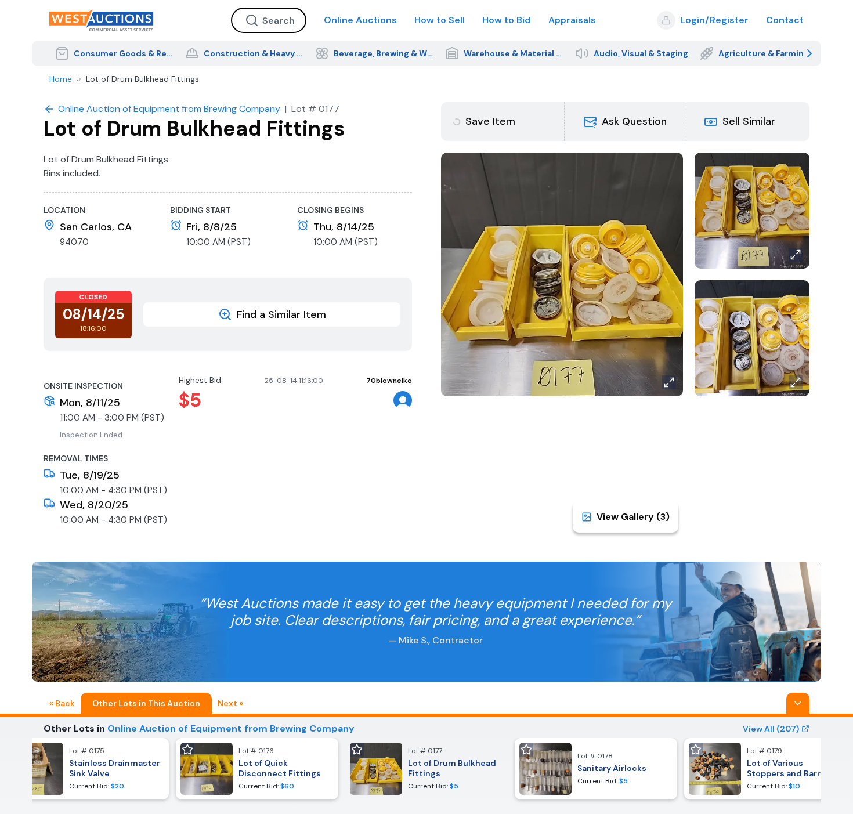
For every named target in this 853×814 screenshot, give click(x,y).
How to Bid (506, 20)
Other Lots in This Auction (146, 703)
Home (60, 79)
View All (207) (771, 728)
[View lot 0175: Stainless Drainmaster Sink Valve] (87, 768)
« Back (62, 703)
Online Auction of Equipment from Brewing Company (231, 728)
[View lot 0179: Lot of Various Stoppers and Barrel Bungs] (765, 768)
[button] (625, 121)
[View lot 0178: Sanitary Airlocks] (596, 768)
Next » (230, 703)
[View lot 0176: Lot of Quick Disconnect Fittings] (257, 768)
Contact (785, 20)
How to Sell (439, 20)
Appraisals (572, 20)
